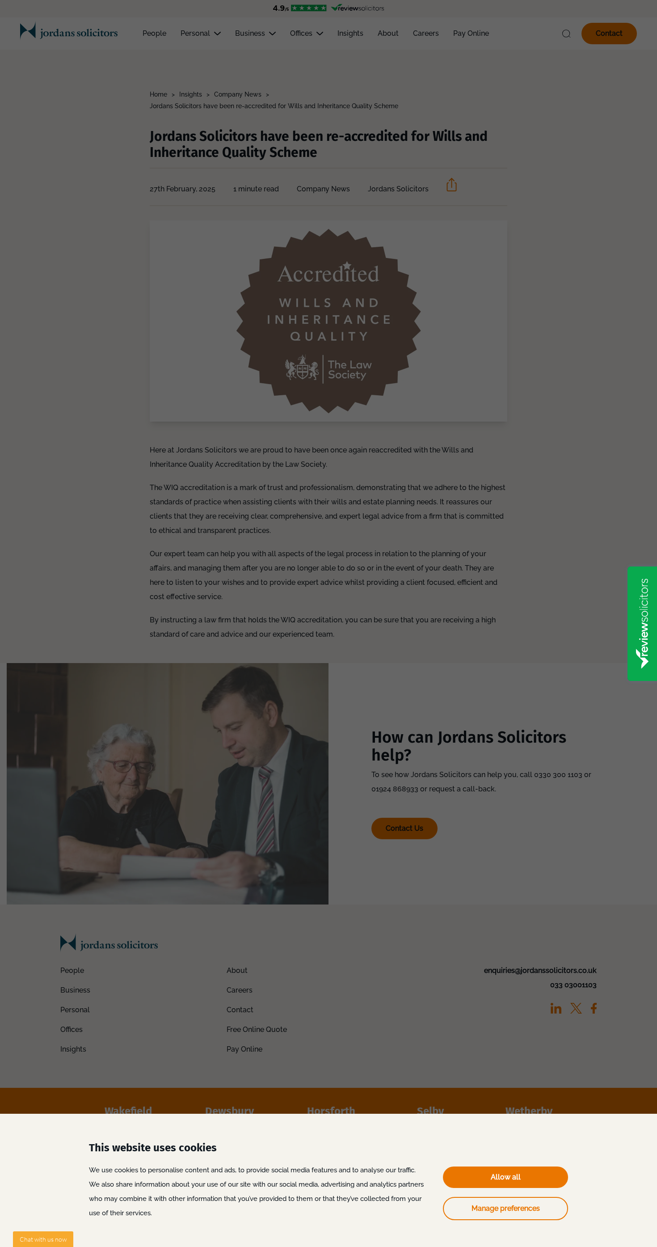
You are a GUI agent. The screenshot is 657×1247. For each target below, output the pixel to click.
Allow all (506, 1177)
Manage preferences (506, 1208)
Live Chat (43, 1239)
